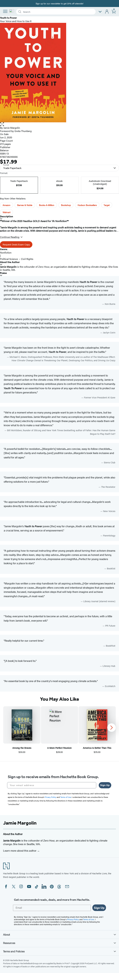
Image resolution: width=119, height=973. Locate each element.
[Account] (107, 11)
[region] (59, 730)
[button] (59, 124)
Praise (3, 273)
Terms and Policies (14, 951)
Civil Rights (27, 259)
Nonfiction (5, 252)
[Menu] (5, 11)
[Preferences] (100, 12)
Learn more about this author (20, 850)
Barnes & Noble (24, 205)
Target (107, 205)
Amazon (6, 205)
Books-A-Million (46, 205)
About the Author (10, 262)
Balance (4, 150)
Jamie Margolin (11, 127)
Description (6, 216)
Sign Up (105, 785)
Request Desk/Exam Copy (16, 244)
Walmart (6, 212)
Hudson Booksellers (87, 205)
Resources (9, 943)
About (6, 934)
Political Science (9, 259)
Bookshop (66, 205)
